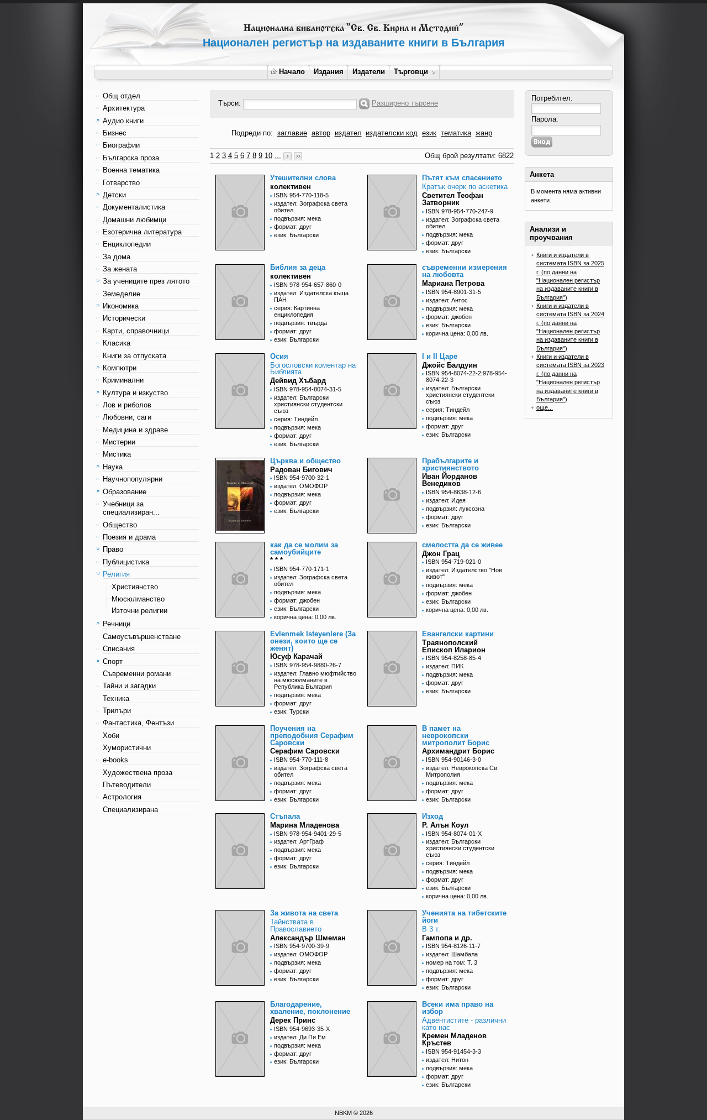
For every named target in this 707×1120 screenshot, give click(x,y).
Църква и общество (305, 461)
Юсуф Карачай (296, 656)
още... (544, 407)
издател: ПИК (444, 666)
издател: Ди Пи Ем (300, 1037)
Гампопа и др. (447, 938)
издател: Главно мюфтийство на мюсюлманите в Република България (315, 680)
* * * (276, 560)
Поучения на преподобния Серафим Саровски (312, 735)
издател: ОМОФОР (301, 486)
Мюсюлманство (138, 599)
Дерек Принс (292, 1020)
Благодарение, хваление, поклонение (310, 1008)
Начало (292, 71)
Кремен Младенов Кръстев (454, 1039)
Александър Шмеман (308, 938)
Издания (329, 71)
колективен (290, 186)
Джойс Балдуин (449, 365)
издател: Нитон (447, 1059)
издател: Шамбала (452, 954)
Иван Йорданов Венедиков (449, 480)
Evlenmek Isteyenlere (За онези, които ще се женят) (313, 641)
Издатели (368, 71)
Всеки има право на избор (457, 1008)
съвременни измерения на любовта (464, 271)
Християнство (135, 587)
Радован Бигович (301, 469)
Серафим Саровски (305, 751)
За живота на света (304, 913)
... (278, 155)
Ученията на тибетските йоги (464, 916)
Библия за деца (297, 267)
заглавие (292, 133)
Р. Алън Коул (445, 825)
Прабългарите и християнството (450, 464)
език (429, 133)
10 (268, 155)
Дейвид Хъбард (298, 380)
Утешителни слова (303, 178)
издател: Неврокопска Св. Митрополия (462, 771)
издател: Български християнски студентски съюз (308, 404)
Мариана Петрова (453, 283)
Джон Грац (441, 553)
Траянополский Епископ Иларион (454, 646)
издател (348, 133)
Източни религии (139, 610)
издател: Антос (447, 300)
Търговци (411, 71)
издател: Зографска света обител (310, 206)
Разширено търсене (405, 103)
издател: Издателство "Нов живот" (464, 573)
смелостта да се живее (462, 545)
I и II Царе (439, 356)
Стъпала (285, 816)
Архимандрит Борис (458, 751)
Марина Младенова (304, 825)
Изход (432, 816)
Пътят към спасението (462, 178)
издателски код (392, 133)
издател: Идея (446, 500)
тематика (456, 133)
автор (321, 133)
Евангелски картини (458, 634)
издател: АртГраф (299, 841)
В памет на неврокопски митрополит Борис (455, 735)
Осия (279, 356)
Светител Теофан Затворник (452, 199)
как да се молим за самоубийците (304, 548)
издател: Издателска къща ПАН (311, 296)
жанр (484, 133)
